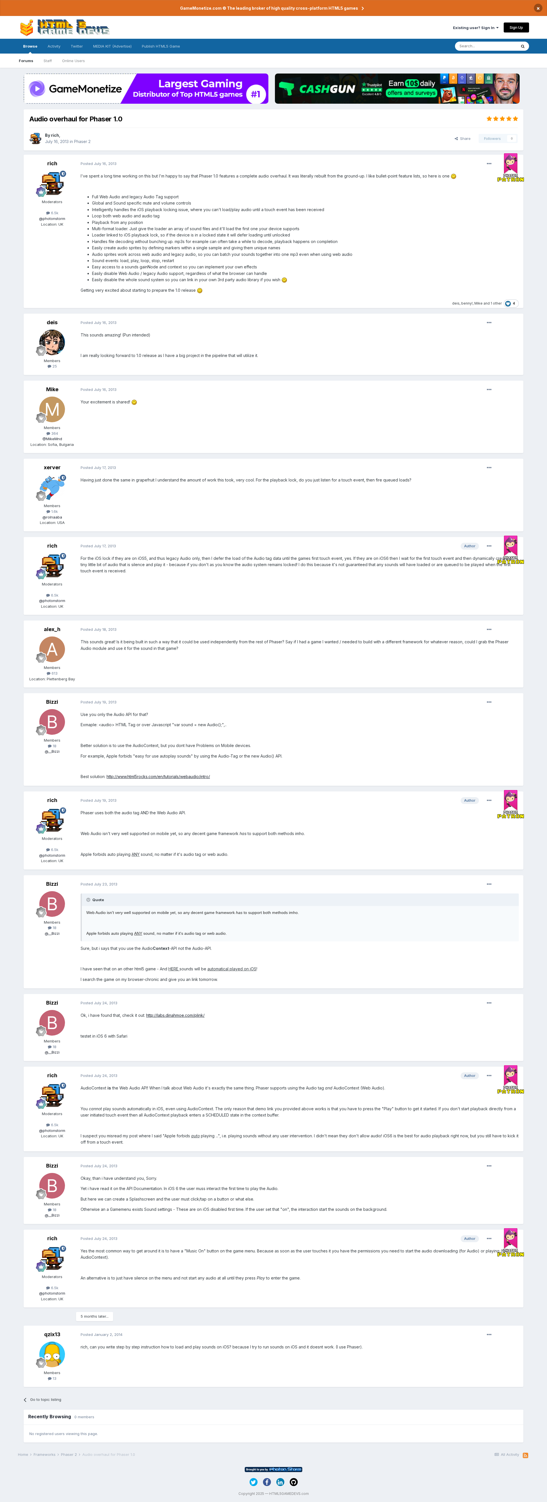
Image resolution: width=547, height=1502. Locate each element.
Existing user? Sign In (474, 27)
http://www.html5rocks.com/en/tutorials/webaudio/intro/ (158, 776)
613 (54, 673)
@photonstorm (52, 218)
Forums (26, 60)
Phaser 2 (82, 141)
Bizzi (52, 702)
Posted (99, 163)
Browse (30, 46)
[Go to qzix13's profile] (52, 1354)
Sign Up (516, 27)
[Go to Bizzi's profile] (52, 722)
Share (464, 138)
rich (55, 135)
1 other (496, 303)
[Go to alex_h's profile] (52, 649)
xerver (52, 467)
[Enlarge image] (453, 176)
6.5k (54, 213)
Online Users (73, 60)
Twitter (77, 46)
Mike (478, 303)
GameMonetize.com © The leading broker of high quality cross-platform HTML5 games (269, 8)
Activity (54, 46)
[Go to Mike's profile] (52, 409)
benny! (467, 303)
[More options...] (489, 163)
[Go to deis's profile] (52, 342)
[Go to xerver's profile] (52, 487)
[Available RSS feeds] (525, 1456)
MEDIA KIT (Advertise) (112, 46)
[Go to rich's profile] (35, 138)
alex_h (52, 629)
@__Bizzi (52, 751)
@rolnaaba (52, 517)
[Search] (523, 46)
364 (54, 433)
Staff (48, 60)
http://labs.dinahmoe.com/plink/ (175, 1015)
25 (54, 366)
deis (456, 303)
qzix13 (52, 1334)
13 (54, 1378)
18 (54, 746)
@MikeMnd (52, 438)
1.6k (54, 511)
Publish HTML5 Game (161, 46)
